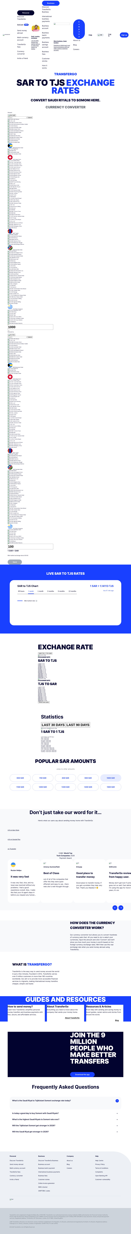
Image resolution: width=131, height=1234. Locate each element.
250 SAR (40, 671)
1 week (31, 591)
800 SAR (65, 778)
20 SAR (39, 667)
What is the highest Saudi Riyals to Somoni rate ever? (35, 1119)
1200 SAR (43, 787)
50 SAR (39, 668)
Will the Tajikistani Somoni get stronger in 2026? (33, 1125)
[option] (65, 119)
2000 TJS (40, 698)
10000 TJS (40, 700)
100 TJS (40, 693)
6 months (61, 591)
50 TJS (39, 692)
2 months (50, 591)
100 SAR (40, 669)
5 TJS (39, 688)
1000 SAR (40, 673)
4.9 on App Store (13, 830)
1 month (40, 591)
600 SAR (20, 778)
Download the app (82, 1074)
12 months (72, 591)
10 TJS (39, 689)
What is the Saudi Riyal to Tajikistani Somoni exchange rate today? (41, 1100)
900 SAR (88, 778)
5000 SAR (40, 676)
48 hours (21, 591)
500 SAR (40, 672)
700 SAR (42, 778)
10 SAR (39, 666)
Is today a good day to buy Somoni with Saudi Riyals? (35, 1113)
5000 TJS (40, 699)
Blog (117, 1020)
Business (50, 3)
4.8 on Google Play (14, 839)
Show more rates (44, 702)
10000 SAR (40, 677)
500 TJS (40, 695)
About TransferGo (72, 1018)
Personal (25, 13)
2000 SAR (40, 674)
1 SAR (39, 663)
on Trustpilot (12, 849)
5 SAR (39, 665)
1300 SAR (65, 787)
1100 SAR (20, 787)
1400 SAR (88, 787)
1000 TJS (40, 696)
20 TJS (39, 690)
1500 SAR (111, 787)
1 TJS (39, 687)
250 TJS (40, 694)
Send (15, 562)
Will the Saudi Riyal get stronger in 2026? (30, 1132)
